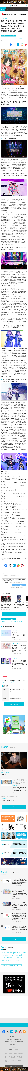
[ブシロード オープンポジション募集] (14, 14)
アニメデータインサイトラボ (20, 952)
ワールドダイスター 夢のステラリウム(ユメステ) (12, 965)
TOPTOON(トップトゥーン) (7, 955)
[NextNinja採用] (14, 984)
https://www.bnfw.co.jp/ (7, 682)
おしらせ (14, 1047)
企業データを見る (14, 704)
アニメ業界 (4, 18)
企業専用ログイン (13, 1067)
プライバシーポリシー (14, 1049)
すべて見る (14, 614)
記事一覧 (2, 9)
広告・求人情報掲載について (14, 1039)
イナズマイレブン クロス (7, 952)
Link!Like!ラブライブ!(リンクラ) (16, 38)
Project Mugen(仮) (18, 957)
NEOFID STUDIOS (5, 968)
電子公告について (14, 1044)
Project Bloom (5, 962)
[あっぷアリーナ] (14, 724)
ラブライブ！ (4, 38)
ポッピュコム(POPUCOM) (7, 957)
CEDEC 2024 (18, 955)
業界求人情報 (18, 9)
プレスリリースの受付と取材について (14, 1041)
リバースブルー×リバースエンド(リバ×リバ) (11, 960)
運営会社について (14, 1036)
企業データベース (10, 9)
